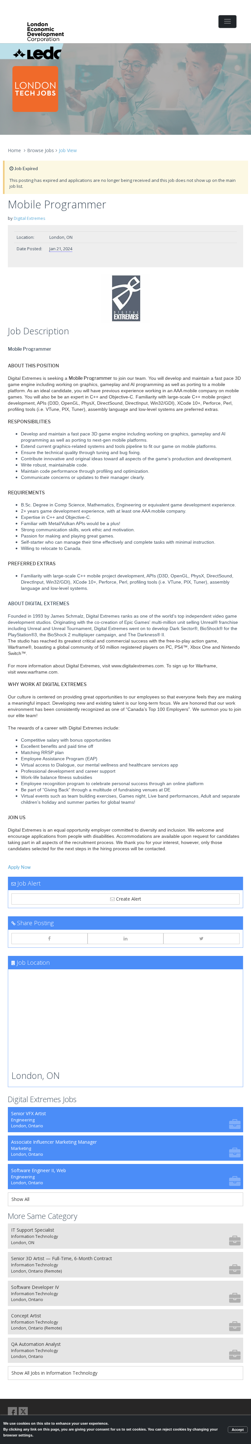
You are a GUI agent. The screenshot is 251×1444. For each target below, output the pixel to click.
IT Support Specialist (34, 1236)
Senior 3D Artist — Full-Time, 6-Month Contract (61, 1264)
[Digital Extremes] (125, 298)
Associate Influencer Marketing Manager (54, 1148)
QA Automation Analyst (36, 1350)
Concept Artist (36, 1321)
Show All (20, 1199)
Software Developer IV (35, 1293)
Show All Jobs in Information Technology (54, 1373)
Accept (238, 1430)
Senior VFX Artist (28, 1119)
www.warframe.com (37, 672)
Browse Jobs (40, 150)
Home (14, 150)
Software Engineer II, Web (38, 1176)
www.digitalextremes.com (137, 665)
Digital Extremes (29, 218)
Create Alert (128, 899)
